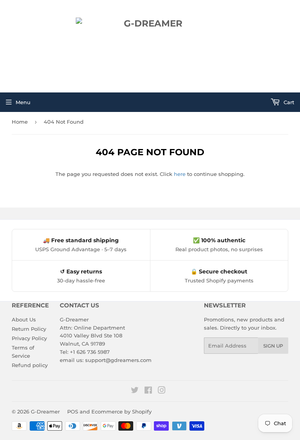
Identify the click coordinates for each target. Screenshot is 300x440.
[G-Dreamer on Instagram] (162, 391)
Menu (23, 102)
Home (20, 122)
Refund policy (30, 365)
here (180, 174)
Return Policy (29, 329)
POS (72, 411)
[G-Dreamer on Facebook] (148, 391)
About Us (24, 319)
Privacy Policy (29, 338)
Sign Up (273, 346)
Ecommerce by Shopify (121, 411)
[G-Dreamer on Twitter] (135, 391)
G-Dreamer (45, 411)
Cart (288, 102)
